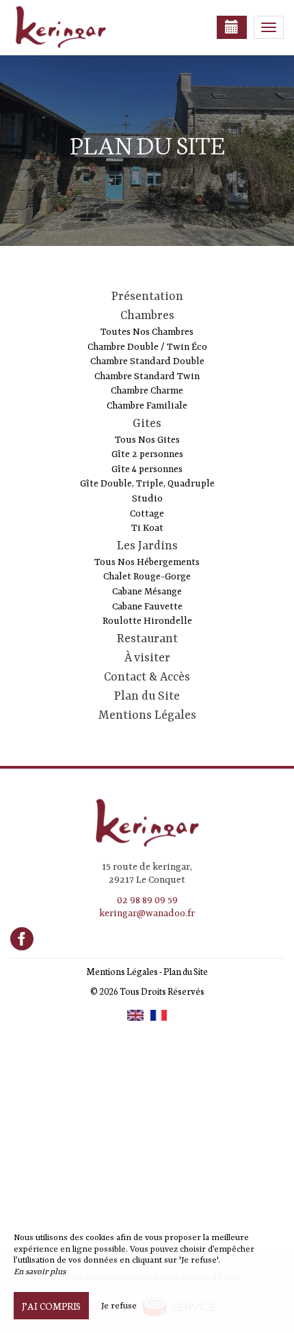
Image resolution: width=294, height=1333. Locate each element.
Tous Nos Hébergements (147, 562)
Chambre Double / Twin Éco (147, 347)
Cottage (147, 513)
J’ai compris (51, 1306)
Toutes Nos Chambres (147, 332)
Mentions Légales (147, 715)
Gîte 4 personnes (147, 469)
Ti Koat (147, 528)
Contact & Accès (147, 677)
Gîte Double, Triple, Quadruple (147, 483)
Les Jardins (147, 546)
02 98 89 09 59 (147, 900)
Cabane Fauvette (147, 606)
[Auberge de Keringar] (78, 27)
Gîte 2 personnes (147, 454)
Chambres (147, 315)
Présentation (147, 296)
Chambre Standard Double (147, 361)
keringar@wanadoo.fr (147, 913)
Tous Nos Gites (147, 440)
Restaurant (147, 639)
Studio (147, 498)
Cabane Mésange (147, 591)
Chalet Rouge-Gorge (147, 576)
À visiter (147, 658)
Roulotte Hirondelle (147, 621)
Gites (147, 423)
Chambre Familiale (147, 405)
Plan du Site (147, 696)
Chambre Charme (147, 390)
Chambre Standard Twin (147, 376)
